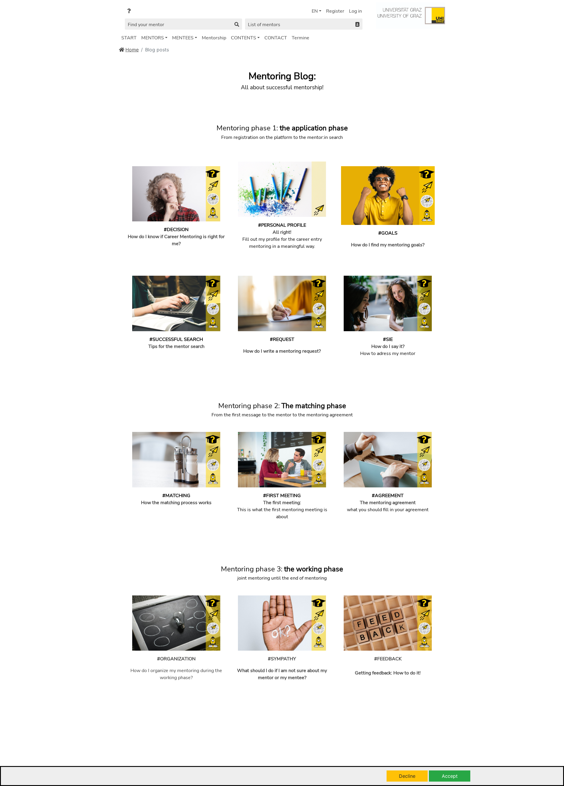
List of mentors (264, 24)
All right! (282, 232)
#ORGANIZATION (176, 659)
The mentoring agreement (388, 502)
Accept (450, 776)
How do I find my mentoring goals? (387, 245)
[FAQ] (129, 11)
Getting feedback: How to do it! (388, 673)
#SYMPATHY (282, 659)
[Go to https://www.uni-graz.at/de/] (410, 14)
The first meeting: (282, 502)
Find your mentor (146, 24)
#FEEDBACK (388, 659)
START (129, 38)
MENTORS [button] (152, 38)
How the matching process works (176, 502)
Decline (407, 776)
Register (335, 11)
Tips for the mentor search (176, 346)
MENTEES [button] (183, 38)
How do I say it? (387, 346)
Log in (355, 11)
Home (132, 50)
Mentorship (214, 38)
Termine (300, 38)
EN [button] (315, 11)
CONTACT (275, 38)
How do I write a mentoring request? (282, 351)
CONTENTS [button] (243, 38)
